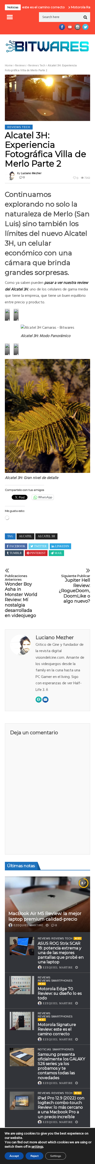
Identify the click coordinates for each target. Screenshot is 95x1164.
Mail (58, 553)
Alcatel (25, 536)
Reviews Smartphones (55, 980)
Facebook (17, 546)
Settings (55, 1156)
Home (9, 65)
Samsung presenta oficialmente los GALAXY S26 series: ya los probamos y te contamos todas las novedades (61, 1066)
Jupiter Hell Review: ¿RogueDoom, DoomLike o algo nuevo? (74, 589)
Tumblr (16, 553)
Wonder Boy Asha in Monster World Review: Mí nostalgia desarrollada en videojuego (21, 596)
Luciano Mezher (31, 173)
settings (37, 1147)
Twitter (40, 546)
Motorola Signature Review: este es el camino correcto (57, 1029)
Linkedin (62, 546)
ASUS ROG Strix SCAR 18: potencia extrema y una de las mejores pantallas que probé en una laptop (61, 953)
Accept (14, 1156)
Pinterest (38, 553)
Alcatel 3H (46, 536)
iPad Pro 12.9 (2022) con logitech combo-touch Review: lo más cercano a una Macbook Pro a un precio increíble (61, 1107)
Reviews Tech (36, 65)
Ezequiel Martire (28, 925)
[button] (7, 315)
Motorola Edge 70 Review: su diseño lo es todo (60, 993)
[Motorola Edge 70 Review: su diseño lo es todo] (22, 985)
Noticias (44, 1049)
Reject (34, 1156)
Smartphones (63, 1049)
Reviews (20, 65)
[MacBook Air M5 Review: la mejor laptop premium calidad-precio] (47, 904)
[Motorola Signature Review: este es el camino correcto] (22, 1021)
